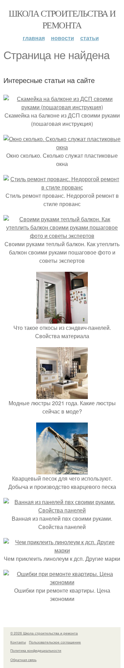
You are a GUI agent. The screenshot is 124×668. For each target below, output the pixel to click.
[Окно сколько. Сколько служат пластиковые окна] (62, 147)
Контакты (18, 642)
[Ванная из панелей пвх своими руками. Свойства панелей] (62, 510)
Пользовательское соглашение (55, 642)
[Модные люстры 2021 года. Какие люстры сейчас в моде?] (62, 395)
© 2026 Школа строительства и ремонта (44, 633)
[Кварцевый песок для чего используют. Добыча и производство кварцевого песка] (62, 470)
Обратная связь (23, 659)
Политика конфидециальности (35, 650)
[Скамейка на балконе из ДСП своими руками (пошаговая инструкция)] (62, 107)
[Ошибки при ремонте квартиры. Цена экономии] (62, 582)
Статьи (89, 38)
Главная (34, 38)
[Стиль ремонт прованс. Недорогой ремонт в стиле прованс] (62, 187)
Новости (62, 38)
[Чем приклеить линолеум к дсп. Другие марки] (62, 550)
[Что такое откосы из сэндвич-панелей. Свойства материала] (62, 319)
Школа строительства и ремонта (62, 19)
